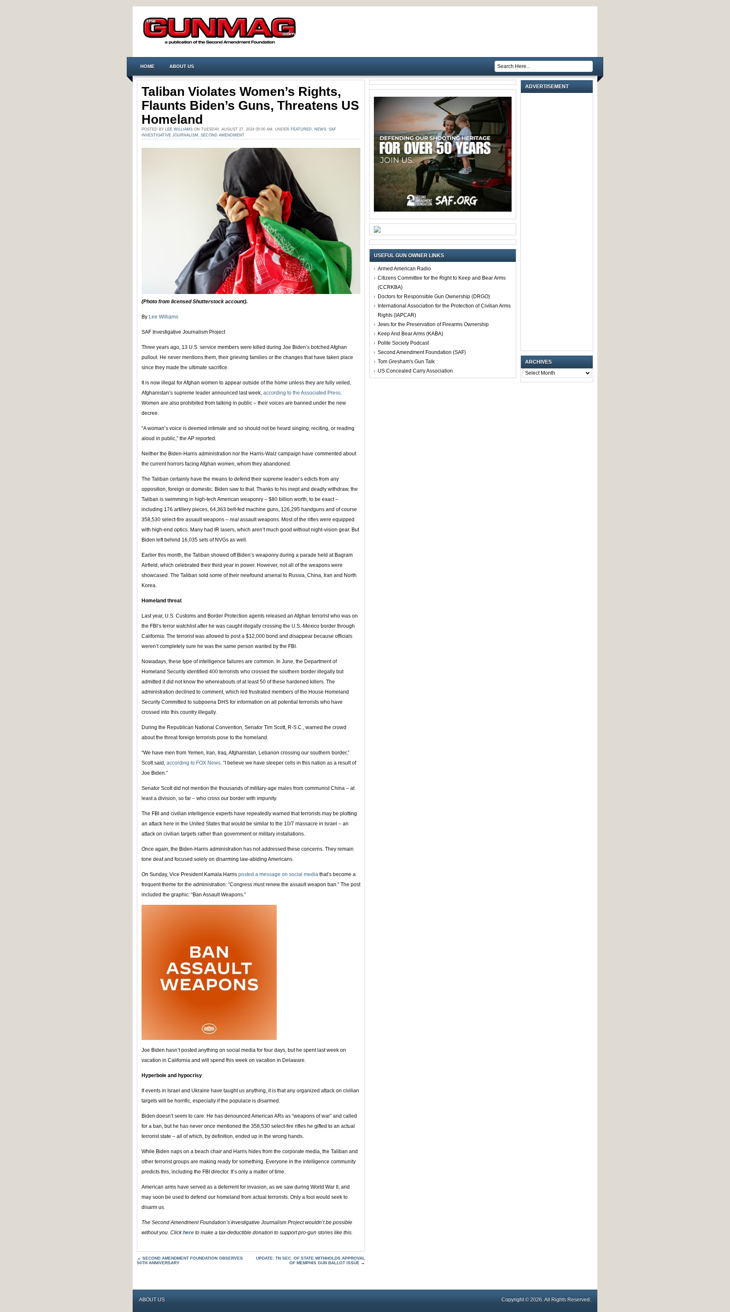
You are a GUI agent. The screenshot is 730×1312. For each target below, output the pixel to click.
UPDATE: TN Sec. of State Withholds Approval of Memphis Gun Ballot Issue (310, 1260)
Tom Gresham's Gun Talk (406, 362)
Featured (301, 129)
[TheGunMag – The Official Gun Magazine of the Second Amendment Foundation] (221, 43)
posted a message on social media (278, 874)
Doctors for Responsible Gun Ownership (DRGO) (434, 296)
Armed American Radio (404, 269)
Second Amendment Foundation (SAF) (422, 352)
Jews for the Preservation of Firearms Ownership (433, 324)
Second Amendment (223, 135)
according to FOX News (193, 763)
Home (147, 66)
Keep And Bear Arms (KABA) (410, 334)
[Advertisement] (559, 221)
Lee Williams (179, 129)
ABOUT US (181, 66)
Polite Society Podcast (403, 343)
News (320, 129)
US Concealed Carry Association (415, 371)
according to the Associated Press (301, 393)
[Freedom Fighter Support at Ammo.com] (377, 231)
